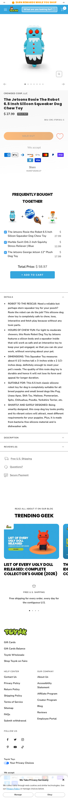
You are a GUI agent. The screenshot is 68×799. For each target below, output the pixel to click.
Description (11, 437)
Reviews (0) (10, 446)
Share (32, 167)
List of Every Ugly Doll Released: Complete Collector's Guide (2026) (30, 569)
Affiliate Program (47, 693)
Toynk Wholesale (14, 655)
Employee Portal (47, 718)
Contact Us (10, 677)
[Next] (63, 84)
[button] (62, 9)
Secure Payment (19, 475)
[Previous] (4, 84)
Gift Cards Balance (14, 648)
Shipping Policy (13, 695)
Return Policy (12, 689)
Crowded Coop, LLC (16, 93)
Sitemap (8, 708)
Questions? (16, 466)
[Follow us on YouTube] (15, 747)
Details (8, 297)
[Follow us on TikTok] (22, 747)
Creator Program (47, 700)
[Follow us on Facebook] (7, 739)
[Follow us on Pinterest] (7, 747)
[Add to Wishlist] (60, 136)
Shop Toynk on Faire (15, 661)
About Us (42, 677)
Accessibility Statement (44, 685)
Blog (40, 706)
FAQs (7, 714)
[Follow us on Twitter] (15, 739)
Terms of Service (13, 702)
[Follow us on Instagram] (22, 739)
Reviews (42, 712)
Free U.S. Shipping (21, 458)
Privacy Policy (12, 683)
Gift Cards (10, 642)
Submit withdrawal (15, 720)
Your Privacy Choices (21, 763)
